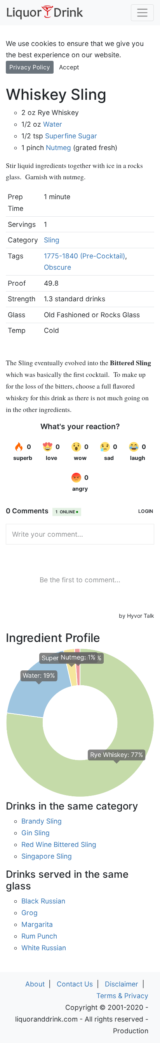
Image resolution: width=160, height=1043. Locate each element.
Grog (29, 913)
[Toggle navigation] (142, 12)
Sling (51, 240)
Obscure (57, 267)
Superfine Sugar (71, 136)
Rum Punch (39, 936)
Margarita (37, 924)
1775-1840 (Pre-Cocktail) (84, 256)
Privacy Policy (29, 67)
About (35, 984)
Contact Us (75, 984)
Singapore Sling (46, 856)
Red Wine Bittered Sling (58, 844)
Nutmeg (58, 147)
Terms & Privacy (122, 996)
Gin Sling (35, 833)
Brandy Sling (41, 821)
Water (52, 124)
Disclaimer (121, 984)
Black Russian (43, 901)
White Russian (43, 948)
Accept (69, 67)
